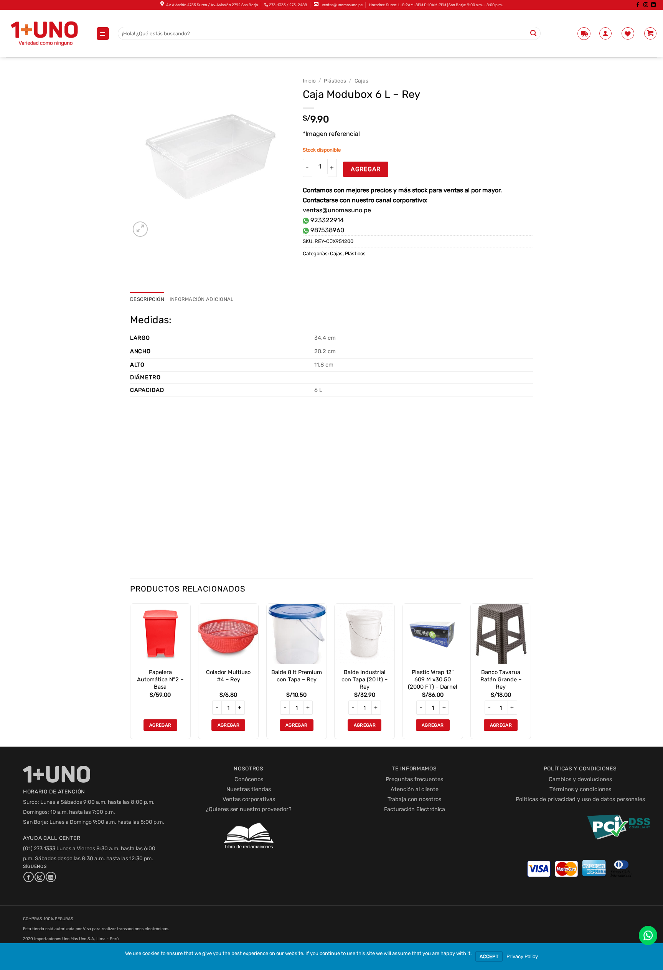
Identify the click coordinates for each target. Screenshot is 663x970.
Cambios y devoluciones (580, 779)
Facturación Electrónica (414, 809)
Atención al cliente (415, 789)
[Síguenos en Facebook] (637, 5)
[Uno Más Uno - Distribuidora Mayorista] (45, 33)
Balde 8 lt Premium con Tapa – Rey (296, 676)
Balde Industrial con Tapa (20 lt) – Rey (364, 679)
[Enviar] (533, 33)
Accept (489, 956)
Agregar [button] (160, 725)
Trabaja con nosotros (414, 799)
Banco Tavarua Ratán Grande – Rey (500, 679)
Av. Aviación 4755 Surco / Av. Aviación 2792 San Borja (212, 5)
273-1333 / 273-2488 (288, 5)
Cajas (361, 81)
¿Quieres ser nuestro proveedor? (249, 809)
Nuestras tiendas (248, 789)
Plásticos (335, 81)
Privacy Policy (522, 956)
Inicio (309, 81)
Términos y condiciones (580, 789)
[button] (103, 33)
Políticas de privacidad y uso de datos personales (580, 799)
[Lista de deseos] (628, 33)
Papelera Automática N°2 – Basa (160, 679)
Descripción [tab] (147, 299)
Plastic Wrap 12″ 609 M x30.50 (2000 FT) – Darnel (432, 679)
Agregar (365, 169)
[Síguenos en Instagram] (645, 5)
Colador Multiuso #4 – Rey (228, 676)
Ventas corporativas (249, 799)
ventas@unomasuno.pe (342, 5)
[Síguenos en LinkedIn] (653, 5)
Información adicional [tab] (201, 299)
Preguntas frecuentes (414, 779)
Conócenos (248, 779)
